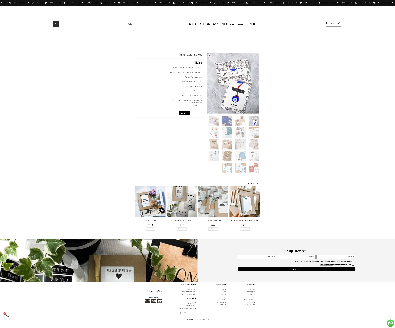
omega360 (189, 320)
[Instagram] (185, 313)
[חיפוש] (56, 24)
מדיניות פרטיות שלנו (326, 265)
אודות (224, 23)
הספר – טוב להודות (209, 23)
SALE (240, 23)
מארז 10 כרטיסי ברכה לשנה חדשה (181, 220)
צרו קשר (192, 23)
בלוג (232, 23)
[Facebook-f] (180, 313)
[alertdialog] (197, 3)
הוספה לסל (184, 113)
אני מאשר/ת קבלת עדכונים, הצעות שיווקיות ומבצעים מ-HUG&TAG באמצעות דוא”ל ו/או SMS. (323, 261)
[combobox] (97, 24)
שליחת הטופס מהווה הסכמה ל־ (336, 265)
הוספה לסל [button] (244, 229)
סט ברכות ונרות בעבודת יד (213, 220)
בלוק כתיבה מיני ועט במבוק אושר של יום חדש (245, 220)
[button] (210, 55)
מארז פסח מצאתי (150, 220)
